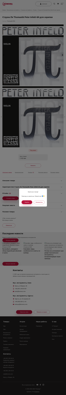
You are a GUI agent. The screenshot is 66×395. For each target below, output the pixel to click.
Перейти (27, 202)
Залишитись (39, 202)
